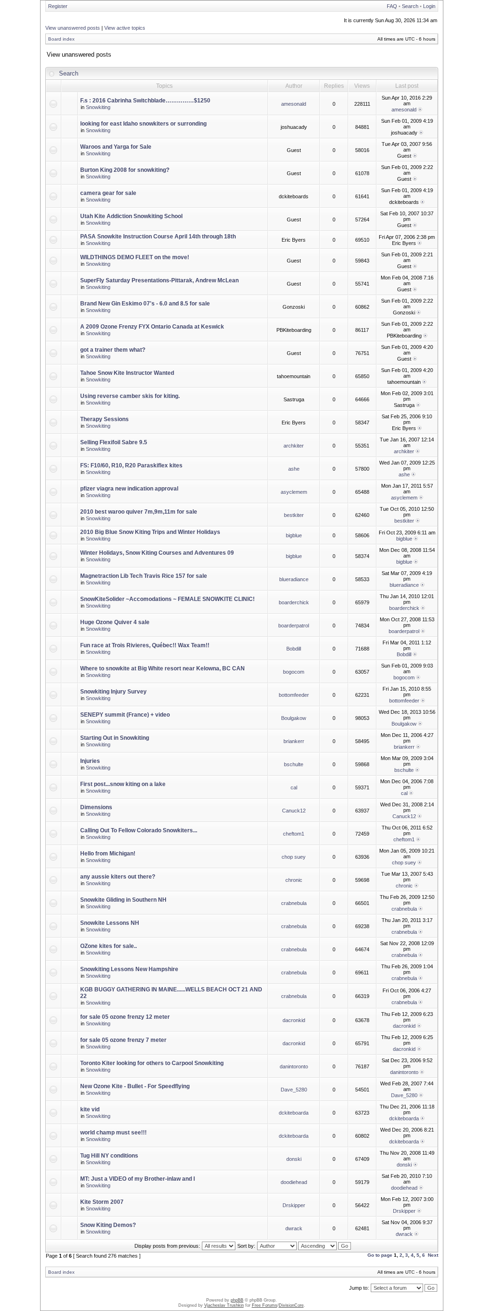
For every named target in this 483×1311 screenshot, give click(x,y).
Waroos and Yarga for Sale (115, 147)
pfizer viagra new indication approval (129, 488)
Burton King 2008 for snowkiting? (124, 170)
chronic (293, 880)
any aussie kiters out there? (117, 876)
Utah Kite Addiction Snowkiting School (131, 216)
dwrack (293, 1228)
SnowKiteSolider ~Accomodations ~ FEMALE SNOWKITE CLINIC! (167, 599)
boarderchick (294, 602)
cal (294, 787)
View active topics (124, 28)
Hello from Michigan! (107, 853)
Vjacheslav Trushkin (224, 1305)
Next (433, 1255)
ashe (294, 469)
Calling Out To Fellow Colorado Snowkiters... (138, 830)
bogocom (293, 672)
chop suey (294, 857)
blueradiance (293, 579)
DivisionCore (291, 1305)
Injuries (90, 761)
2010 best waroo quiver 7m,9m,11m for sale (138, 511)
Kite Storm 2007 (102, 1202)
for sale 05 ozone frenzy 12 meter (125, 1017)
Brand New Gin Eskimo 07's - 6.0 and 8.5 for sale (145, 303)
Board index (61, 39)
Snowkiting (98, 107)
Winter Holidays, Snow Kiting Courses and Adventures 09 (157, 553)
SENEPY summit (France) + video (125, 714)
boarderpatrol (293, 625)
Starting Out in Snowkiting (114, 738)
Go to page (379, 1255)
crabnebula (294, 903)
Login (429, 6)
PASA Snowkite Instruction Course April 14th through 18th (158, 236)
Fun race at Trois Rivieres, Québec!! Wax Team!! (144, 645)
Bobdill (293, 648)
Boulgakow (293, 718)
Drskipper (294, 1205)
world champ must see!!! (113, 1132)
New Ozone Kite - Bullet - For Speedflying (135, 1086)
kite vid (90, 1109)
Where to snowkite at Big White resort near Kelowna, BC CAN (162, 668)
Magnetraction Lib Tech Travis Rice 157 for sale (143, 576)
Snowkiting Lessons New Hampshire (129, 969)
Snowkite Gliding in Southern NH (123, 900)
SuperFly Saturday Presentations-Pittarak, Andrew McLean (159, 280)
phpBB (237, 1300)
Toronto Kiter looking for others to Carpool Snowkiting (152, 1063)
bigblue (294, 535)
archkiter (293, 445)
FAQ (392, 6)
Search (410, 6)
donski (293, 1159)
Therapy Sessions (104, 419)
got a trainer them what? (112, 350)
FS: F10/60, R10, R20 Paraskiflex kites (131, 465)
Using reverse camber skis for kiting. (130, 396)
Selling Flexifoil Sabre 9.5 (113, 442)
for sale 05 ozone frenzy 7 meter (123, 1040)
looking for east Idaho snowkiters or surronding (143, 123)
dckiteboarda (293, 1113)
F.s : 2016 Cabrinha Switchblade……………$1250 (145, 100)
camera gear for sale (108, 193)
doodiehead (294, 1182)
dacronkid (294, 1020)
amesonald (293, 104)
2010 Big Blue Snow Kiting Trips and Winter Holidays (150, 532)
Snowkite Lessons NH (109, 923)
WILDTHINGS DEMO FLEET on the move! (134, 257)
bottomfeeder (294, 695)
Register (57, 6)
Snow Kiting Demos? (108, 1225)
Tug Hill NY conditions (109, 1155)
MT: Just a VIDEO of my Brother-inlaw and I (137, 1179)
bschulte (293, 764)
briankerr (293, 741)
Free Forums (264, 1305)
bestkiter (294, 515)
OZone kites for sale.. (108, 946)
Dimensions (96, 807)
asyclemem (294, 492)
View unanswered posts (72, 28)
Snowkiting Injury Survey (113, 691)
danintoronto (294, 1066)
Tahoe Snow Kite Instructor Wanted (127, 373)
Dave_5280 (294, 1089)
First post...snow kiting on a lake (123, 784)
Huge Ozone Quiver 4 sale (115, 622)
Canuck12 (294, 810)
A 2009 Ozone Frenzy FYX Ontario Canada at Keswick (152, 326)
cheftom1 (293, 834)
